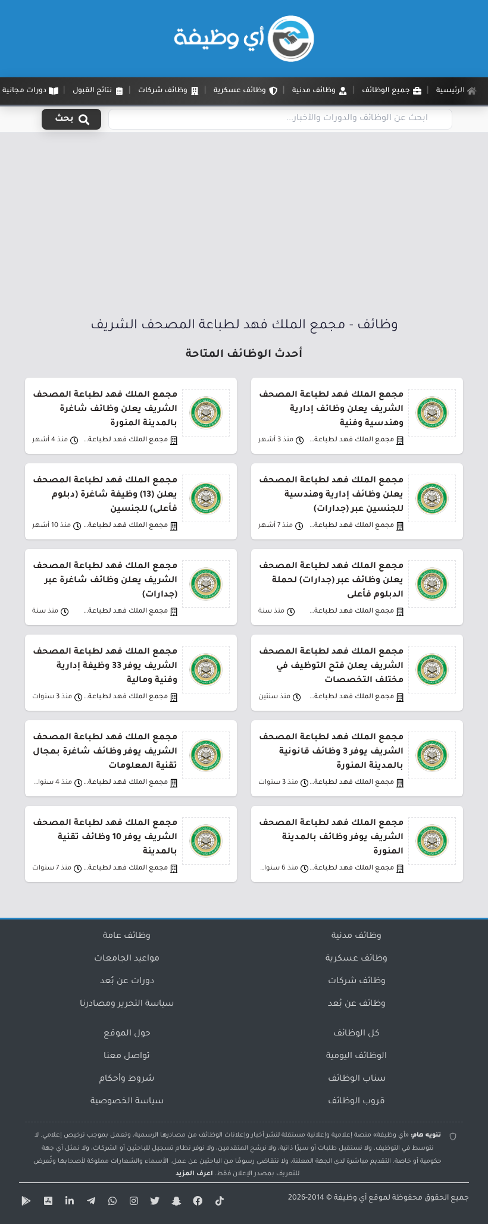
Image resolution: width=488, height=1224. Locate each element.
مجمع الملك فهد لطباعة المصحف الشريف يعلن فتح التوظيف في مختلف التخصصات (331, 667)
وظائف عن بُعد (357, 1004)
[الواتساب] (111, 1203)
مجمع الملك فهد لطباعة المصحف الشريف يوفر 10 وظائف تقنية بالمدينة (105, 838)
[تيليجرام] (89, 1203)
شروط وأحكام (126, 1079)
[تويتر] (153, 1203)
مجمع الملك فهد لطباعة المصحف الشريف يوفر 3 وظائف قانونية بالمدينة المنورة (331, 752)
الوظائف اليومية (356, 1057)
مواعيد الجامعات (126, 959)
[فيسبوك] (196, 1203)
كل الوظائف (356, 1034)
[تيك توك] (218, 1203)
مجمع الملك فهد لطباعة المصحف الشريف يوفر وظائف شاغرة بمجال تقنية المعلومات (105, 752)
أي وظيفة (350, 1198)
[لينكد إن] (68, 1203)
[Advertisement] (244, 228)
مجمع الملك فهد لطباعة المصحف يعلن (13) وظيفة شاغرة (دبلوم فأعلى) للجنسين (105, 495)
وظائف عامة (127, 936)
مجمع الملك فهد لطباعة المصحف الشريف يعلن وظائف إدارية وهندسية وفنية (331, 410)
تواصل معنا (127, 1057)
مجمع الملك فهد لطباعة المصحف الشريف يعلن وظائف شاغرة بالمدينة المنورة (105, 410)
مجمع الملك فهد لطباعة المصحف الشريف (351, 440)
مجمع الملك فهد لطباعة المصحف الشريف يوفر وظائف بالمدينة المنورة (331, 838)
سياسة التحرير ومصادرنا (127, 1004)
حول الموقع (127, 1034)
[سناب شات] (175, 1203)
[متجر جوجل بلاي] (25, 1203)
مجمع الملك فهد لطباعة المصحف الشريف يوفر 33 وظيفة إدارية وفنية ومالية (105, 667)
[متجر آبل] (46, 1203)
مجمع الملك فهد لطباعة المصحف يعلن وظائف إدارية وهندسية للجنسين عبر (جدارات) (331, 495)
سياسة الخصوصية (127, 1102)
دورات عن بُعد (127, 982)
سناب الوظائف (357, 1079)
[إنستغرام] (132, 1203)
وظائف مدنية (356, 936)
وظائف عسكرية (356, 959)
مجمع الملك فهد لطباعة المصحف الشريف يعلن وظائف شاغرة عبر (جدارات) (105, 581)
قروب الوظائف (356, 1102)
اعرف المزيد (194, 1174)
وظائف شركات (357, 982)
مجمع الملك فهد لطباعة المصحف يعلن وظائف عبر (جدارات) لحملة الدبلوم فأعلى (331, 581)
